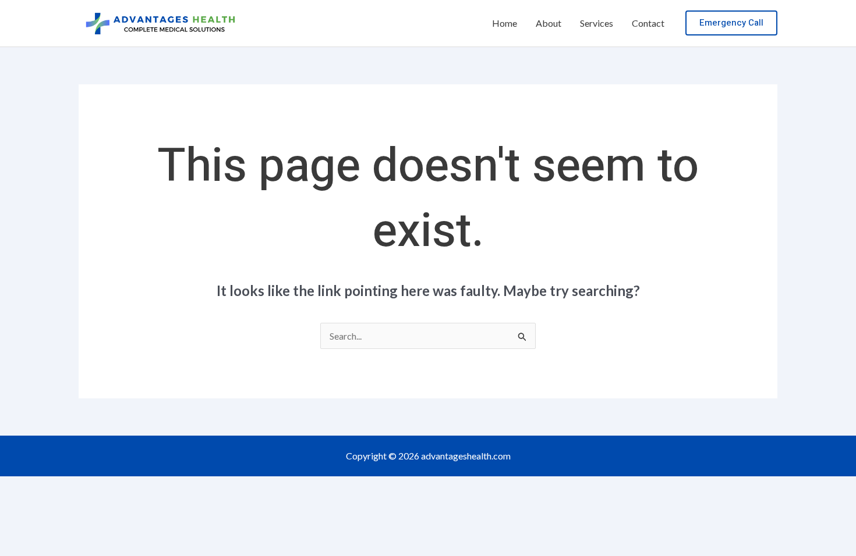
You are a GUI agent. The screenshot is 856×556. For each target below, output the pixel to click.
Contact (648, 22)
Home (504, 22)
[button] (731, 22)
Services (596, 22)
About (548, 22)
